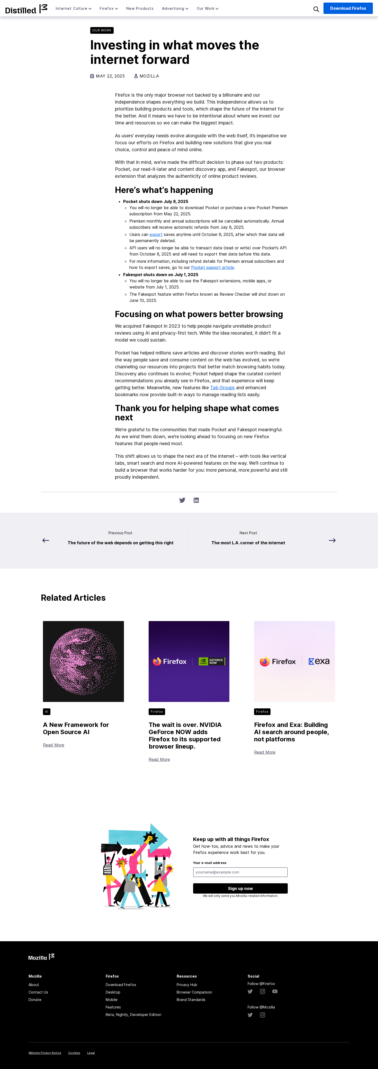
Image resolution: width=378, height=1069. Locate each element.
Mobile (112, 999)
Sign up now (240, 888)
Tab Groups (222, 387)
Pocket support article (212, 267)
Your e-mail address (209, 863)
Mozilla (26, 9)
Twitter (250, 991)
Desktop (113, 992)
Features (113, 1007)
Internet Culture (71, 8)
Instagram (262, 991)
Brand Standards (191, 999)
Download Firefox (121, 984)
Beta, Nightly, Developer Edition (133, 1014)
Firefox (107, 8)
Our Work (205, 8)
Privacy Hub (187, 984)
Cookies (74, 1053)
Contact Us (38, 992)
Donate (35, 999)
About (34, 984)
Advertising (173, 8)
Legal (91, 1053)
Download (348, 8)
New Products (140, 8)
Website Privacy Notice (45, 1053)
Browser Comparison (194, 992)
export (156, 234)
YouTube (274, 991)
